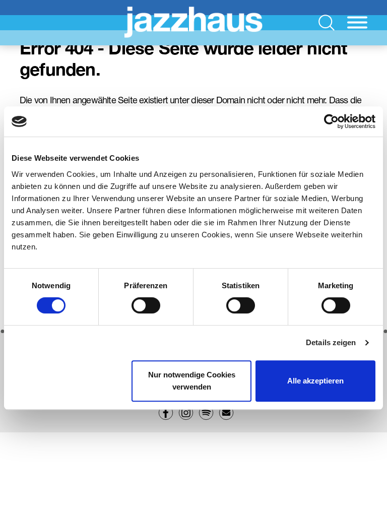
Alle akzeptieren (315, 380)
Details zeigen (331, 342)
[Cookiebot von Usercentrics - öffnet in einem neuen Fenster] (331, 121)
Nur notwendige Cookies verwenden (191, 380)
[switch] (146, 305)
